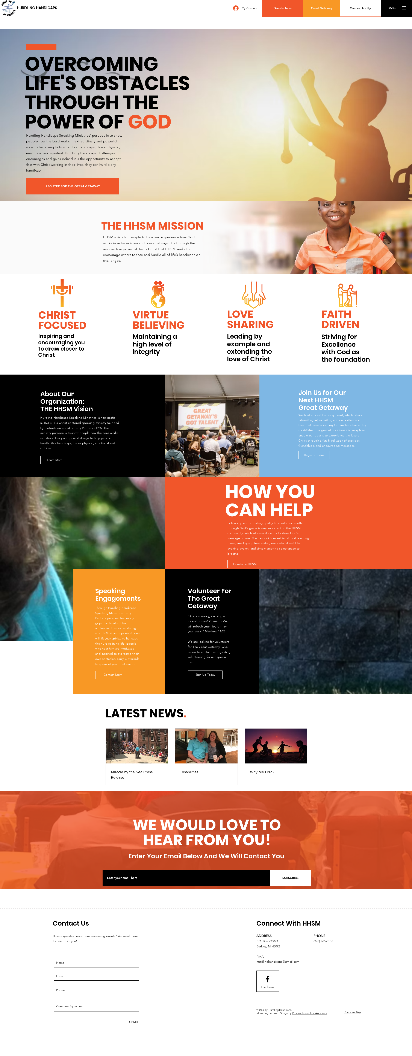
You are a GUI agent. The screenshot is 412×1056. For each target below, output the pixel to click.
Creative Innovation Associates (309, 1013)
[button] (282, 8)
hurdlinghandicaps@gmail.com (278, 961)
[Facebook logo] (267, 979)
